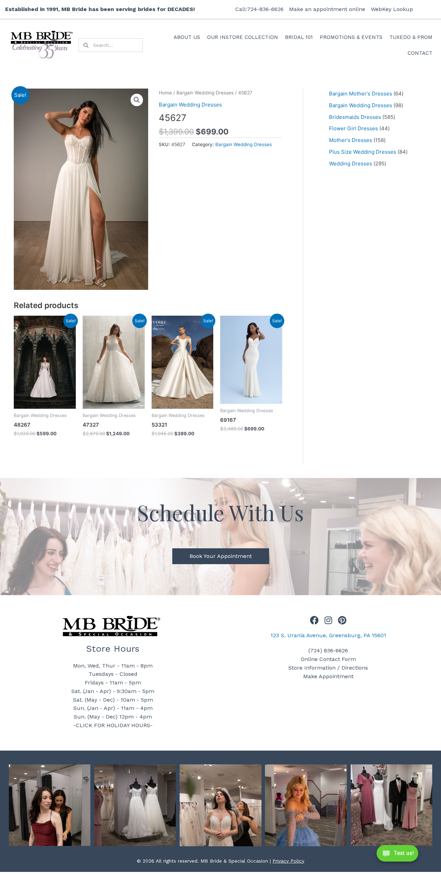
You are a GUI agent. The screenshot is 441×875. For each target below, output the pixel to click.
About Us (187, 37)
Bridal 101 (299, 37)
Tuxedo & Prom (410, 37)
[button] (137, 100)
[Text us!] (397, 855)
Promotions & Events (351, 37)
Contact (420, 53)
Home (165, 92)
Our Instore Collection (242, 37)
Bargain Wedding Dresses (205, 92)
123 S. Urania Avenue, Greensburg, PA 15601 (328, 635)
